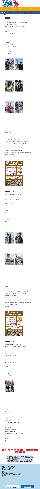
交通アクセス (30, 9)
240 (18, 450)
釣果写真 (20, 9)
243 (27, 450)
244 (30, 450)
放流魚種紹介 (14, 9)
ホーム (2, 14)
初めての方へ (4, 9)
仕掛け (9, 9)
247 (16, 452)
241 (21, 450)
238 (12, 450)
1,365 (21, 452)
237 (9, 450)
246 (36, 450)
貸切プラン (36, 9)
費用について (25, 9)
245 (33, 450)
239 (15, 450)
